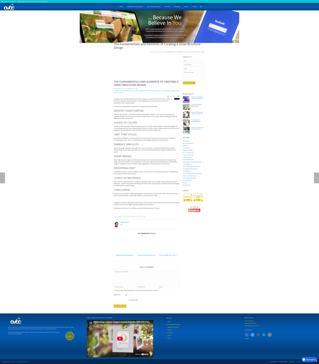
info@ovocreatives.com (10, 1)
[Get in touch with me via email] (121, 225)
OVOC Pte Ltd (118, 88)
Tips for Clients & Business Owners (191, 173)
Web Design (186, 185)
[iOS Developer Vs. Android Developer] (186, 122)
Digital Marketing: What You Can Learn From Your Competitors (169, 255)
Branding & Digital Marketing (135, 6)
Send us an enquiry (249, 321)
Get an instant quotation (250, 323)
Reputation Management (153, 6)
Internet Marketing (147, 90)
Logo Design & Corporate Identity (161, 90)
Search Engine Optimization (189, 169)
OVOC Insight (186, 164)
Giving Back (177, 6)
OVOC (15, 361)
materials (132, 216)
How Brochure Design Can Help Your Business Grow (147, 255)
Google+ (247, 338)
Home (150, 51)
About (121, 6)
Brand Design (274, 361)
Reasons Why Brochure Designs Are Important (125, 255)
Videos (184, 183)
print (136, 216)
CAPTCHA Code (133, 300)
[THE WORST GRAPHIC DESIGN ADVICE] (186, 107)
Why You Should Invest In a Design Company (197, 128)
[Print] (168, 96)
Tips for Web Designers (188, 178)
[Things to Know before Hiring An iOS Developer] (186, 99)
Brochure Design (158, 51)
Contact (194, 6)
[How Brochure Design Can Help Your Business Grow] (147, 244)
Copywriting (186, 148)
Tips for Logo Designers (188, 176)
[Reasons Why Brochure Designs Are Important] (125, 244)
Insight (186, 6)
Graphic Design (138, 90)
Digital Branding (186, 150)
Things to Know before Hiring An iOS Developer (197, 97)
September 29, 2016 (132, 88)
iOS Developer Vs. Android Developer (196, 120)
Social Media (186, 171)
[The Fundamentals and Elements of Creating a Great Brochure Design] (147, 65)
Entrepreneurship (129, 90)
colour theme (126, 216)
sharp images (141, 216)
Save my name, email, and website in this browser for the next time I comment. (136, 290)
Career (184, 145)
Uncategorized (186, 180)
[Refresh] (126, 295)
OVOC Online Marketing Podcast (190, 166)
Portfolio (167, 6)
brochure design (118, 216)
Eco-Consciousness (187, 152)
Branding (185, 141)
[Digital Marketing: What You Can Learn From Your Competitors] (169, 244)
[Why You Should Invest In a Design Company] (186, 130)
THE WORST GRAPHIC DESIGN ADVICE (196, 105)
